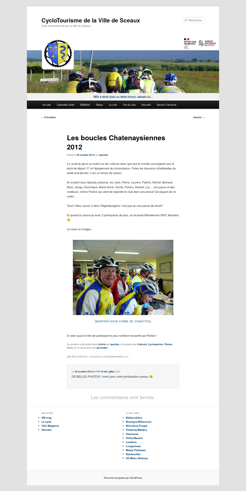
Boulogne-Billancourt (138, 421)
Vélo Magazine (50, 425)
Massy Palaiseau (136, 450)
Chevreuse (132, 434)
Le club (113, 104)
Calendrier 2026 (65, 104)
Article (102, 344)
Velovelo (47, 430)
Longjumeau (133, 446)
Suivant (198, 117)
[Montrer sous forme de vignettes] (123, 321)
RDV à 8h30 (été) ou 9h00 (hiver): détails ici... (123, 97)
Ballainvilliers (134, 417)
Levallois (131, 442)
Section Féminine (166, 104)
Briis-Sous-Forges (136, 425)
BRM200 (85, 104)
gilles (112, 371)
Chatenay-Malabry (136, 430)
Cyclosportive (155, 344)
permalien (102, 347)
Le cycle (46, 421)
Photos (168, 344)
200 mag (47, 417)
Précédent (49, 117)
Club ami (142, 344)
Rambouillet (133, 454)
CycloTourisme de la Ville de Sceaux (91, 20)
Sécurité (146, 104)
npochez (103, 155)
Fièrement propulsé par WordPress (123, 477)
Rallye (99, 104)
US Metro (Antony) (137, 458)
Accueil (46, 104)
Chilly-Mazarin (134, 438)
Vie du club (129, 104)
